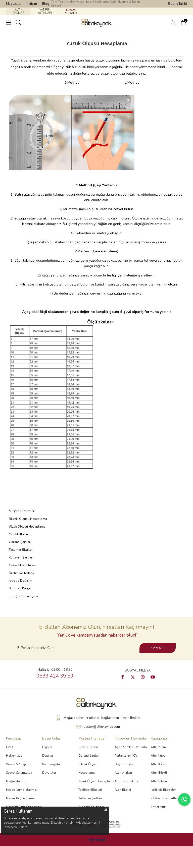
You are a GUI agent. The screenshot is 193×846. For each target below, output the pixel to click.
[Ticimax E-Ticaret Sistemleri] (97, 840)
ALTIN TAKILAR (18, 11)
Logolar (47, 747)
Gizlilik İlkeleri (19, 534)
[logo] (96, 703)
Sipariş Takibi (177, 4)
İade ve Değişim (20, 580)
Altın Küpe (158, 756)
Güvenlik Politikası (22, 565)
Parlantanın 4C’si (126, 756)
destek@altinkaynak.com (101, 726)
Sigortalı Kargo (20, 588)
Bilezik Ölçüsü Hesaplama (28, 519)
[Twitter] (133, 677)
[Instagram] (143, 677)
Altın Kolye (158, 764)
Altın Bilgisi (123, 790)
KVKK (9, 747)
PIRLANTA (70, 13)
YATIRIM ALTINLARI (45, 11)
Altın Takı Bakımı (126, 781)
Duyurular (49, 773)
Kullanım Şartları (21, 557)
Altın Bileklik (159, 773)
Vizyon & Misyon (17, 764)
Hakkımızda (14, 756)
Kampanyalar (51, 764)
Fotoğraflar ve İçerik (23, 596)
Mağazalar (14, 4)
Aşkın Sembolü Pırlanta (131, 747)
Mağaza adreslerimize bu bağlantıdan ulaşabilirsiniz (102, 718)
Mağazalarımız (16, 781)
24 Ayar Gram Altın (164, 798)
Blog (45, 4)
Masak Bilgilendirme (20, 798)
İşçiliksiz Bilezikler (163, 790)
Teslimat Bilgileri (21, 549)
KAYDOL (157, 648)
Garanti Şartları (20, 542)
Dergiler (47, 756)
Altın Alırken (123, 773)
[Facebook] (123, 677)
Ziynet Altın (159, 807)
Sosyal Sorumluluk (19, 773)
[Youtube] (153, 677)
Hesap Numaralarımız (21, 790)
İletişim (32, 4)
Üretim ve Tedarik (21, 573)
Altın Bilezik (159, 781)
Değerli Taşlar (124, 764)
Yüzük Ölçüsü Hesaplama (27, 526)
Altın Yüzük (158, 747)
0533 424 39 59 (54, 675)
